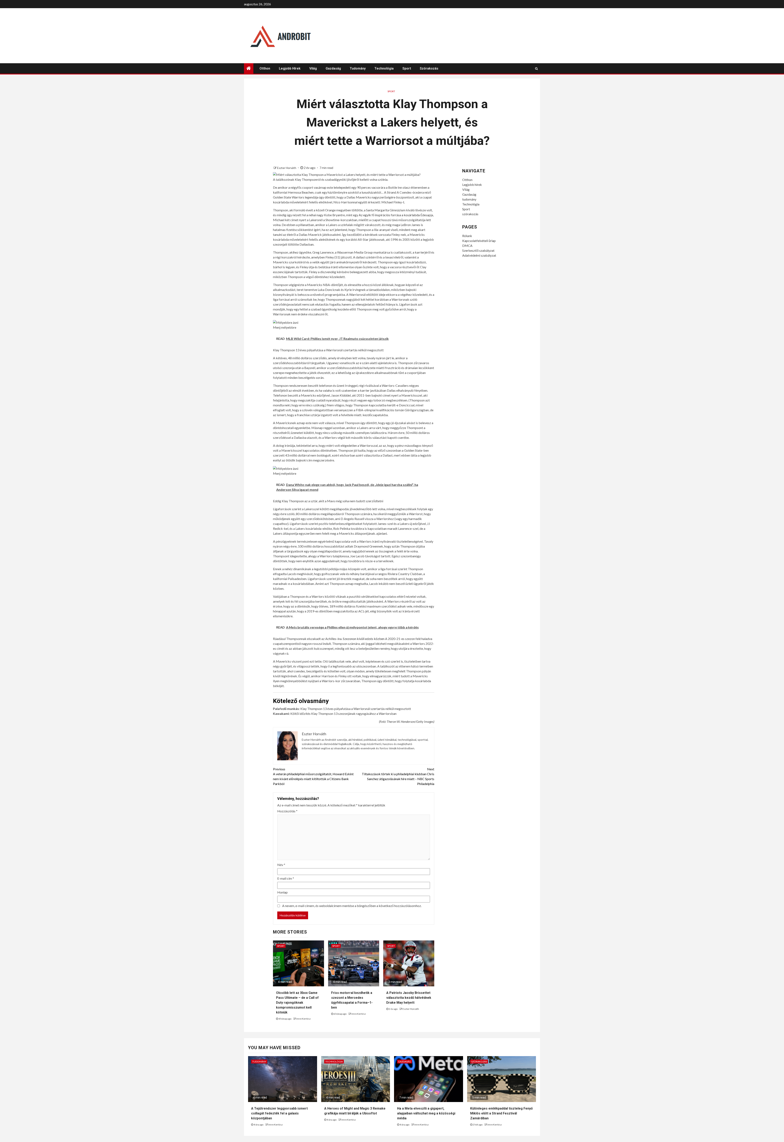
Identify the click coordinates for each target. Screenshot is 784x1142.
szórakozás (429, 68)
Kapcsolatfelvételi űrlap (479, 241)
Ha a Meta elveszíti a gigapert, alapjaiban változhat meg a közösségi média (426, 1113)
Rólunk (467, 236)
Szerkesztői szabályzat (478, 250)
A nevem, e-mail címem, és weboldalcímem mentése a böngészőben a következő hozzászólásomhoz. (352, 906)
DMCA (467, 245)
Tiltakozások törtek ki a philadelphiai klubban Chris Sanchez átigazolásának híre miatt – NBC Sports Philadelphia (398, 776)
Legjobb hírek (290, 68)
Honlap (282, 892)
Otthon (264, 68)
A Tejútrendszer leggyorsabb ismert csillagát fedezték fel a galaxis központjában (279, 1113)
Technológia (384, 68)
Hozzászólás (287, 811)
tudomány (358, 68)
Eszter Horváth (287, 168)
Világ (313, 68)
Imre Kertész (303, 1018)
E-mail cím (285, 878)
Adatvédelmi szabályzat (479, 255)
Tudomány (259, 1061)
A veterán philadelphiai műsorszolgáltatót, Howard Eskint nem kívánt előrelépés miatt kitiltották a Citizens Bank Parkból (313, 776)
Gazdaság (333, 68)
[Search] (536, 68)
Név (281, 865)
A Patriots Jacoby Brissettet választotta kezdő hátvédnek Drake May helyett (408, 998)
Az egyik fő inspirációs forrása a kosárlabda (389, 215)
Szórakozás (479, 1061)
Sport (406, 68)
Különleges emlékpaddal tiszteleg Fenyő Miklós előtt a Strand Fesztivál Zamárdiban (501, 1113)
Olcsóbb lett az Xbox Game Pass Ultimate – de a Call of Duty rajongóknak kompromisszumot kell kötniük (297, 1002)
